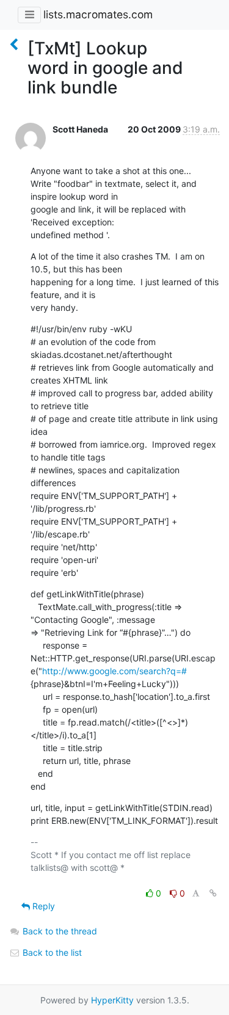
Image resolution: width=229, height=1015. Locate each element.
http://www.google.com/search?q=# (114, 671)
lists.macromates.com (98, 14)
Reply (42, 906)
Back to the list (51, 952)
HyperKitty (112, 1000)
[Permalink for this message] (213, 893)
